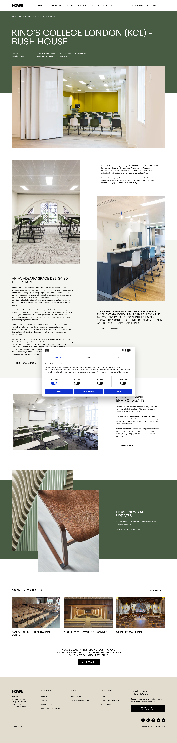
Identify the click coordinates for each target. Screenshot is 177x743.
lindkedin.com (148, 720)
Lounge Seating (47, 704)
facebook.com (153, 720)
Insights (82, 5)
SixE (20, 53)
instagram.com (143, 720)
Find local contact (25, 363)
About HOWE (76, 696)
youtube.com (163, 720)
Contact (107, 5)
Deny (59, 391)
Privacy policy (17, 726)
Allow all (118, 391)
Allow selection (88, 391)
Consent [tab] (58, 357)
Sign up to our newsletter (128, 530)
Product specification (110, 700)
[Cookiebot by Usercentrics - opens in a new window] (123, 350)
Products (42, 5)
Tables (44, 700)
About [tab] (119, 357)
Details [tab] (88, 357)
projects (21, 16)
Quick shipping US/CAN (51, 708)
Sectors (69, 5)
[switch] (75, 383)
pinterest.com (158, 720)
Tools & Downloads (138, 5)
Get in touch (88, 662)
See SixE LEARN (127, 446)
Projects (56, 5)
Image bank (106, 704)
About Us (94, 5)
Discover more (156, 590)
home (14, 16)
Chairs (44, 696)
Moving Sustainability (80, 700)
